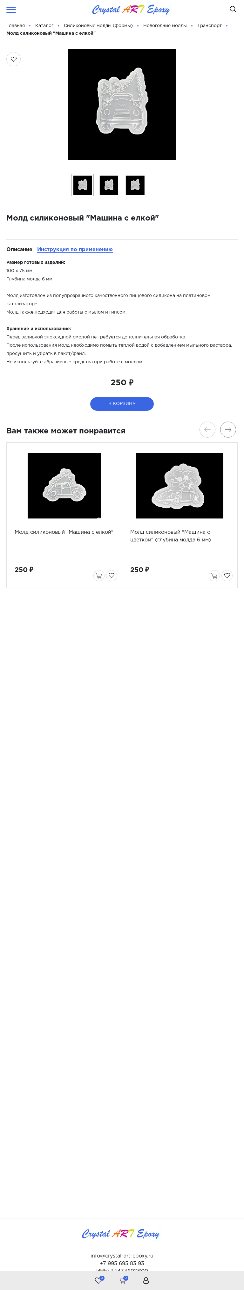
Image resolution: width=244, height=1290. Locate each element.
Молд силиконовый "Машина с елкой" (64, 532)
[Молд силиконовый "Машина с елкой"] (64, 485)
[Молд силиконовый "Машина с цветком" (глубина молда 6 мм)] (179, 485)
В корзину (122, 404)
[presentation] (207, 430)
